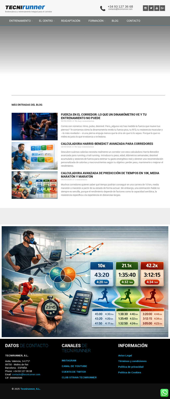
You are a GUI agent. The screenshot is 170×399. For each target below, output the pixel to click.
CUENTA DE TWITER (74, 371)
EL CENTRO (46, 20)
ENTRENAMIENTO (20, 20)
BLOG (115, 20)
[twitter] (151, 8)
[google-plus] (162, 8)
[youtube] (156, 8)
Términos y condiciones (132, 361)
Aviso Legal (125, 355)
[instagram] (145, 8)
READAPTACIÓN (70, 20)
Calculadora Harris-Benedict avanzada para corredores (107, 143)
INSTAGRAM (69, 360)
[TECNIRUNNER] (25, 10)
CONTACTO (133, 20)
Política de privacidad (130, 367)
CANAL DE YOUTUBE (74, 366)
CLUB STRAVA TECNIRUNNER (79, 377)
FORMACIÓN (95, 20)
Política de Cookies (129, 372)
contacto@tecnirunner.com (120, 9)
